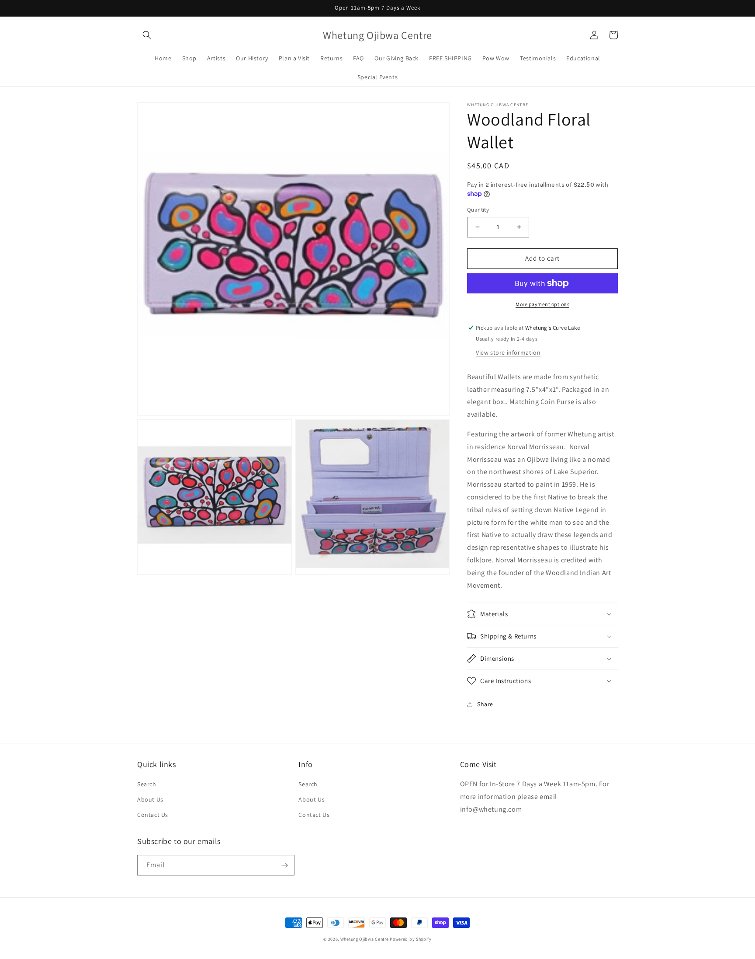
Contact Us (152, 815)
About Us (150, 799)
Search (146, 784)
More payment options (542, 304)
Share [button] (485, 704)
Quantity (478, 209)
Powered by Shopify (411, 939)
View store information (508, 352)
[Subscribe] (284, 865)
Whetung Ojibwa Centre (364, 939)
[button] (146, 35)
